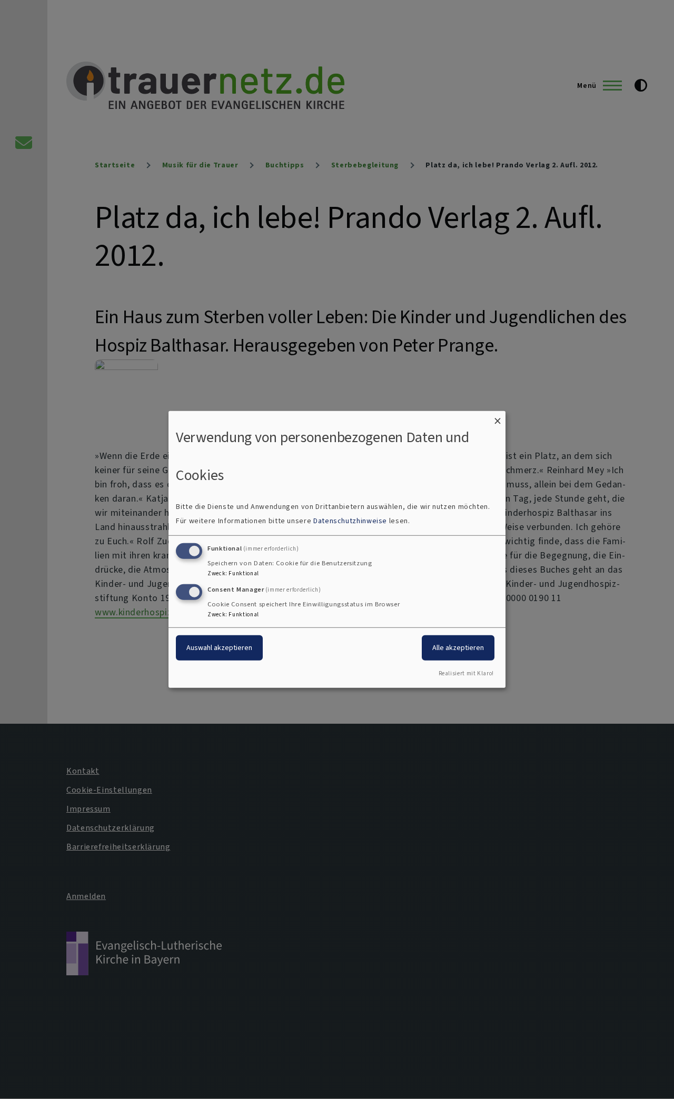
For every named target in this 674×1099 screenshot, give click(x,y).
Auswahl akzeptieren (219, 647)
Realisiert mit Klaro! (466, 673)
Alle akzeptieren (458, 647)
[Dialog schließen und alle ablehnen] (498, 417)
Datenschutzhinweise (350, 521)
